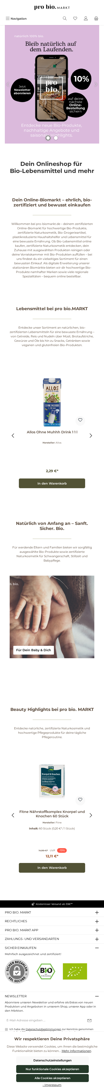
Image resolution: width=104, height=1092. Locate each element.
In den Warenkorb (52, 483)
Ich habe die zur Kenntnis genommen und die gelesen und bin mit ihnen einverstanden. (51, 1031)
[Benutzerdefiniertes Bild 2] (75, 971)
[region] (52, 435)
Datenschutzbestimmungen (43, 1029)
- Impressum (52, 1085)
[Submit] (89, 1020)
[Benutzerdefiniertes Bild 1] (46, 971)
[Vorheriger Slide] (8, 84)
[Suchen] (64, 19)
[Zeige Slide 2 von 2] (56, 138)
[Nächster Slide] (96, 84)
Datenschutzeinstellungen (52, 1060)
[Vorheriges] (13, 436)
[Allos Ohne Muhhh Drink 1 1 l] (52, 402)
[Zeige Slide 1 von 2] (48, 138)
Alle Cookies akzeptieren (52, 1078)
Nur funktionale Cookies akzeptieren (52, 1069)
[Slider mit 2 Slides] (52, 84)
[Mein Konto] (86, 19)
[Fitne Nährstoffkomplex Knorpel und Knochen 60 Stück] (52, 782)
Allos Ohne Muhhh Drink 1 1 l (52, 432)
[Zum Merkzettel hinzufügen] (80, 421)
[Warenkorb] (96, 19)
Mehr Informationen (76, 1051)
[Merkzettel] (75, 19)
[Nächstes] (90, 436)
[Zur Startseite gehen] (52, 7)
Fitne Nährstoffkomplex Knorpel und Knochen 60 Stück (52, 814)
